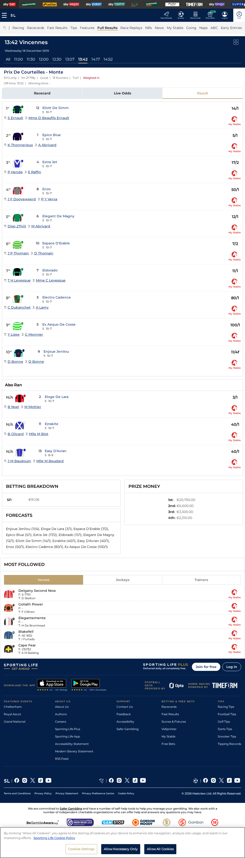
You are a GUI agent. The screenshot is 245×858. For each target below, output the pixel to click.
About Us (62, 706)
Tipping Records (229, 744)
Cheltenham (13, 706)
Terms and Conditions (17, 793)
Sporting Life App (67, 736)
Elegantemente (32, 618)
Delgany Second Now (37, 590)
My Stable (168, 736)
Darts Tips (225, 729)
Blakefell (25, 631)
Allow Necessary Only (121, 849)
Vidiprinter (169, 729)
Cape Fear (27, 645)
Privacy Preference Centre (98, 793)
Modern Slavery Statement (74, 751)
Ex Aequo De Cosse (59, 324)
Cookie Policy (126, 793)
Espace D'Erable (56, 243)
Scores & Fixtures (173, 721)
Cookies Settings (81, 849)
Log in (231, 667)
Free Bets (168, 744)
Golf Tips (224, 721)
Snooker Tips (227, 736)
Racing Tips (226, 706)
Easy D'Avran (56, 451)
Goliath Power (30, 604)
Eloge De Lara (56, 397)
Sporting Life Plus (67, 729)
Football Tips (227, 714)
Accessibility (125, 721)
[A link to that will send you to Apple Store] (52, 685)
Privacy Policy (43, 793)
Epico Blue (51, 135)
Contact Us (125, 706)
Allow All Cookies (160, 849)
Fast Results (170, 714)
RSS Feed (61, 758)
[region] (122, 842)
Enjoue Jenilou (56, 351)
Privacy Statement (67, 793)
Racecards (169, 706)
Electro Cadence (56, 297)
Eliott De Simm (55, 108)
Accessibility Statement (72, 744)
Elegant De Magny (58, 216)
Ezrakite (51, 424)
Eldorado (50, 270)
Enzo (46, 189)
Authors (61, 714)
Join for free (206, 667)
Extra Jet (49, 162)
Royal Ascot (12, 714)
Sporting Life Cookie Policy (54, 838)
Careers (60, 721)
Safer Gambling (128, 729)
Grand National (14, 721)
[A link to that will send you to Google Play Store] (88, 685)
